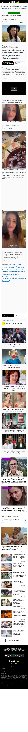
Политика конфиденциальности (9, 666)
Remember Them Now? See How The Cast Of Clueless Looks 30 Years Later (14, 388)
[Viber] (12, 649)
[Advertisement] (14, 194)
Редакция (3, 671)
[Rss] (5, 649)
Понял (14, 12)
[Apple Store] (9, 655)
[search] (1, 1)
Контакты (3, 673)
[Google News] (15, 649)
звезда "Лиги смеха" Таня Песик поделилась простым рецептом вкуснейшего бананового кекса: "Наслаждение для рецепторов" (14, 272)
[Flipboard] (19, 649)
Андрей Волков (6, 21)
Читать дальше (14, 640)
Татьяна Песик (9, 320)
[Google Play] (19, 655)
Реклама (3, 668)
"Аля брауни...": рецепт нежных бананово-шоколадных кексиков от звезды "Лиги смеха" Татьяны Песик (13, 265)
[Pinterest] (23, 649)
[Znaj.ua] (14, 1)
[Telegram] (8, 649)
